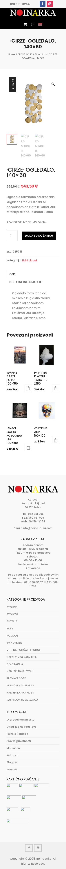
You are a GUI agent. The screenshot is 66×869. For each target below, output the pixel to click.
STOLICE (12, 607)
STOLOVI (12, 614)
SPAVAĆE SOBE (16, 678)
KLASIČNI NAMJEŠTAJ (20, 685)
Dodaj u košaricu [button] (28, 388)
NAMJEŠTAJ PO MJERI (20, 692)
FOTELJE (12, 621)
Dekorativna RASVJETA (22, 657)
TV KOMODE (14, 643)
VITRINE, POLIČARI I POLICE (23, 650)
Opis (12, 274)
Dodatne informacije (25, 282)
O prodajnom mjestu (20, 719)
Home (11, 54)
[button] (53, 84)
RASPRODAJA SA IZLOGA (22, 700)
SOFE (10, 628)
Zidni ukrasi (41, 54)
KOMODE (12, 635)
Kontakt (12, 769)
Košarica (13, 755)
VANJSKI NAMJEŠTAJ (20, 671)
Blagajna (13, 762)
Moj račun (13, 748)
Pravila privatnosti (19, 741)
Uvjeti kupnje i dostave (21, 727)
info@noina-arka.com (37, 528)
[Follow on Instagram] (50, 4)
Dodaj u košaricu (39, 236)
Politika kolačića (17, 734)
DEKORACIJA (25, 54)
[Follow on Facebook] (42, 4)
